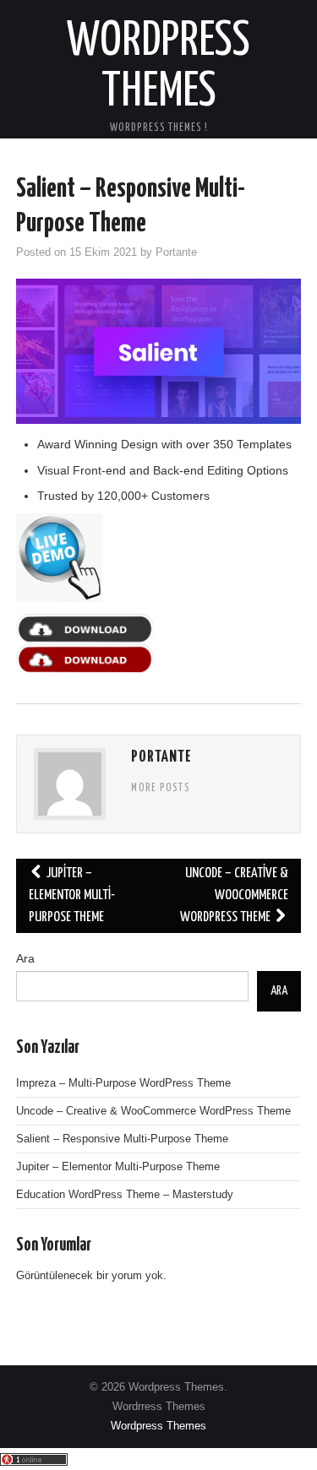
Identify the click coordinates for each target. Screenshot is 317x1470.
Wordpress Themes (158, 1426)
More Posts (160, 789)
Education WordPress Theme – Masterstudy (124, 1195)
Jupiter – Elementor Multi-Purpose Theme (72, 895)
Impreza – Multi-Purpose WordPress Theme (123, 1083)
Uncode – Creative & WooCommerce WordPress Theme (234, 895)
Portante (176, 252)
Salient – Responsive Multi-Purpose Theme (122, 1139)
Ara (25, 958)
